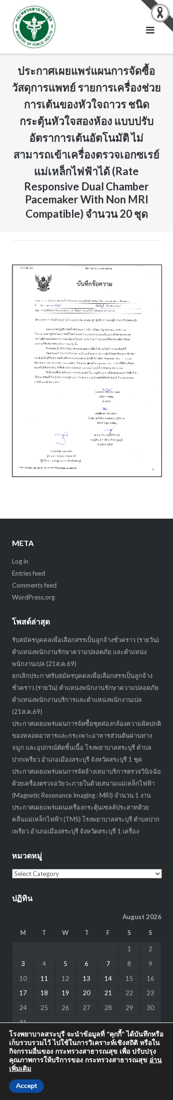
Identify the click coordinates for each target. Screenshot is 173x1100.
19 (65, 993)
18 (44, 993)
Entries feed (28, 573)
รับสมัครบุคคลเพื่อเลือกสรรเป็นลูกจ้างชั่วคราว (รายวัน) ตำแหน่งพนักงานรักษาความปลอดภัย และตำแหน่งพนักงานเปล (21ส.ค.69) (85, 651)
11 (44, 978)
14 (108, 978)
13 (86, 978)
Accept (26, 1085)
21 (108, 993)
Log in (20, 561)
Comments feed (34, 585)
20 (86, 993)
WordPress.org (33, 597)
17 (23, 993)
